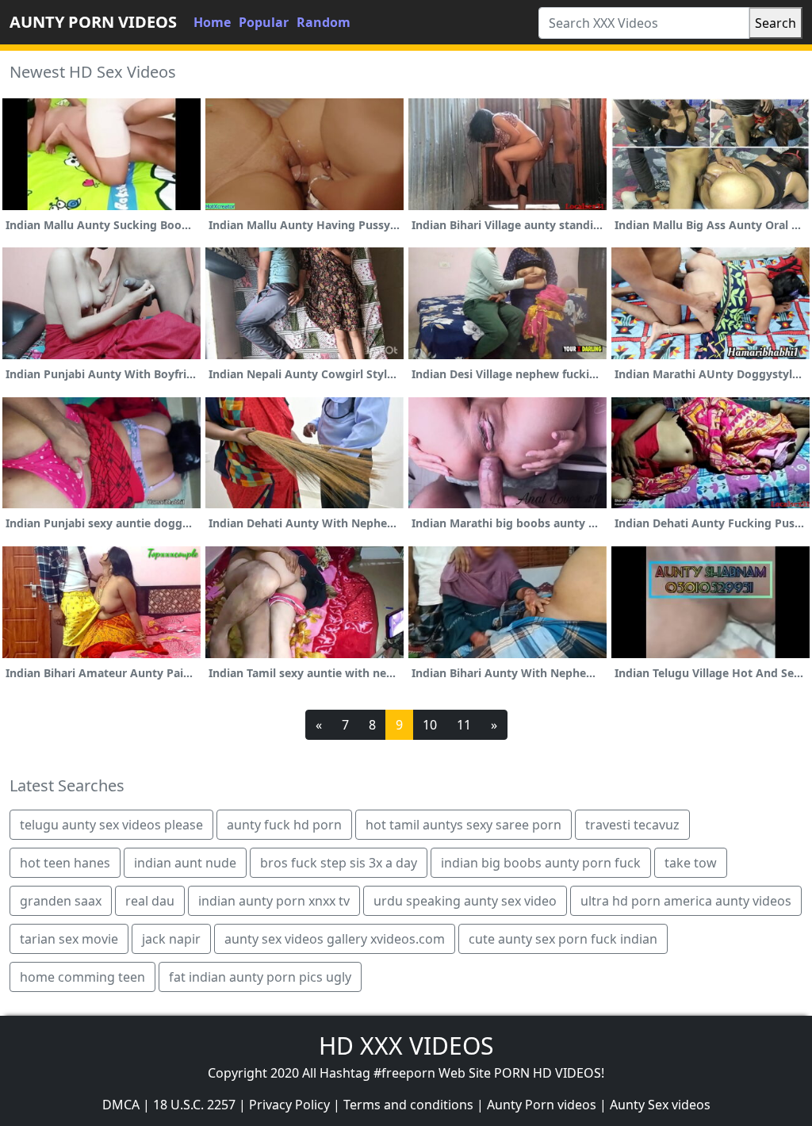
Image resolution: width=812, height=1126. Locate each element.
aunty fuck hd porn (284, 824)
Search (775, 23)
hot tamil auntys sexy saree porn (463, 824)
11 (464, 724)
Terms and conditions (408, 1104)
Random (323, 22)
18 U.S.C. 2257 (194, 1104)
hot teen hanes (65, 862)
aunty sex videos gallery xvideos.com (334, 939)
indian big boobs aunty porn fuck (541, 862)
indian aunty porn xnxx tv (274, 901)
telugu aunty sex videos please (111, 824)
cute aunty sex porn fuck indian (563, 939)
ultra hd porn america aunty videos (685, 901)
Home (212, 22)
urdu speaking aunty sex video (465, 901)
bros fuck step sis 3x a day (338, 862)
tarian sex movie (69, 939)
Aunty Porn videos (541, 1104)
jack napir (171, 939)
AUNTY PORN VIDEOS (93, 22)
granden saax (61, 901)
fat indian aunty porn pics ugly (260, 977)
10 (430, 724)
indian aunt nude (185, 862)
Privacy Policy (289, 1104)
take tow (691, 862)
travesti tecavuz (632, 824)
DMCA (121, 1104)
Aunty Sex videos (660, 1104)
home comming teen (82, 977)
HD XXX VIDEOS (406, 1045)
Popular (264, 22)
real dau (149, 901)
